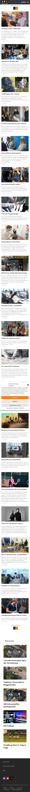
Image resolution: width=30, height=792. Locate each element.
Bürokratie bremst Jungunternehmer (13, 430)
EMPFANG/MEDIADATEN (9, 766)
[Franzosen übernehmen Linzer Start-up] (15, 114)
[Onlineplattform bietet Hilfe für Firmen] (15, 605)
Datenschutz (15, 408)
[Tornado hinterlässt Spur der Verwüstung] (15, 651)
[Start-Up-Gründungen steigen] (15, 174)
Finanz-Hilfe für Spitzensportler (11, 153)
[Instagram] (11, 778)
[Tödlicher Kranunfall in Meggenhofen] (15, 673)
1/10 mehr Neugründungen (9, 214)
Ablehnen (15, 401)
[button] (28, 385)
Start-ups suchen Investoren (10, 366)
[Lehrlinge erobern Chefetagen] (15, 19)
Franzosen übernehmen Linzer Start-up (13, 123)
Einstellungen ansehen (15, 405)
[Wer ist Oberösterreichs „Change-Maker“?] (15, 545)
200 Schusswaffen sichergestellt (11, 705)
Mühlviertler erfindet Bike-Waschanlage (14, 273)
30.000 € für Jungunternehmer (10, 338)
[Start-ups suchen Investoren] (15, 356)
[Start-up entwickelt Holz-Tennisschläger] (15, 479)
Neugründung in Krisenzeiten (10, 242)
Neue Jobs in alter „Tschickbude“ (11, 305)
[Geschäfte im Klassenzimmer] (15, 576)
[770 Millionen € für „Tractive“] (15, 84)
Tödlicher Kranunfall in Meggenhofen (13, 683)
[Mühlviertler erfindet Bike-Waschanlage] (15, 263)
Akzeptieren (15, 397)
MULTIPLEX (6, 789)
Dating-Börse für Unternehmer (11, 459)
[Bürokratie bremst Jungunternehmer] (15, 420)
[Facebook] (4, 778)
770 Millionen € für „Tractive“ (10, 94)
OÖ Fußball (8, 726)
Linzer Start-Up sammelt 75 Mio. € (12, 523)
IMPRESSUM (21, 408)
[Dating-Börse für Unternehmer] (15, 450)
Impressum (12, 788)
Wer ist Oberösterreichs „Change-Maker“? (14, 554)
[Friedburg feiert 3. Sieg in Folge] (15, 735)
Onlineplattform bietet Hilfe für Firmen (14, 615)
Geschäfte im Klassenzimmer (10, 586)
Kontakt (5, 788)
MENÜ (24, 2)
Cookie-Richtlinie (9, 408)
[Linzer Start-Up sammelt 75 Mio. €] (15, 514)
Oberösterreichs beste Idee (9, 61)
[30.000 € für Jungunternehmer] (15, 328)
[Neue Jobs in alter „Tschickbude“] (15, 296)
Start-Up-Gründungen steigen (10, 184)
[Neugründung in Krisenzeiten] (15, 232)
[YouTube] (7, 778)
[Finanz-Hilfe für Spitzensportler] (15, 143)
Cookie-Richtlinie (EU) (17, 789)
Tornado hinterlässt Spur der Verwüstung (14, 661)
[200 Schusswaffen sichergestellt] (15, 694)
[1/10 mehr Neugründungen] (15, 204)
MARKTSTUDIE (6, 762)
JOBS (4, 770)
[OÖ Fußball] (15, 716)
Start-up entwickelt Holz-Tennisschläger (14, 489)
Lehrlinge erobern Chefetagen (10, 28)
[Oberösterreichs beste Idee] (15, 51)
